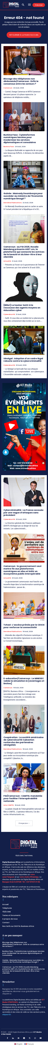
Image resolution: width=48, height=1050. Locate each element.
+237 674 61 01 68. (32, 882)
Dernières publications (12, 203)
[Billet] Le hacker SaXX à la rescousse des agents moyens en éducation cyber (21, 308)
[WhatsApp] (35, 1038)
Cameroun (7, 88)
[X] (29, 1038)
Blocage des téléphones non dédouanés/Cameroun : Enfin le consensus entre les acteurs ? (20, 81)
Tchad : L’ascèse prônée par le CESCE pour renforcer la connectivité (24, 626)
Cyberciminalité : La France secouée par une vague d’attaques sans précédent (23, 513)
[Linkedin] (13, 1038)
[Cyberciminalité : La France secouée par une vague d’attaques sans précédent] (24, 491)
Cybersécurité (9, 314)
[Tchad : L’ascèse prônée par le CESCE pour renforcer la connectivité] (24, 606)
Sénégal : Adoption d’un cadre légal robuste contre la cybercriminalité (23, 360)
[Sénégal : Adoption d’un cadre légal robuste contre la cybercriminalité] (24, 340)
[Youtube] (40, 1038)
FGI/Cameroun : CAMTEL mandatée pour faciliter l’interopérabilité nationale (22, 798)
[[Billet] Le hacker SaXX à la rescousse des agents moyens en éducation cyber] (24, 287)
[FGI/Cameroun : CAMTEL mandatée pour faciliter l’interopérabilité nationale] (24, 777)
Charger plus (23, 823)
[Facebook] (7, 1038)
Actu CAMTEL (8, 805)
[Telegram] (24, 1038)
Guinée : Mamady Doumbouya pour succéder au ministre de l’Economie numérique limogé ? (23, 196)
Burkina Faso (8, 147)
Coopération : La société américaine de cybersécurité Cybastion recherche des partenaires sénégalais (23, 741)
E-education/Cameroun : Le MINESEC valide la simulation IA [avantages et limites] (23, 681)
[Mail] (18, 1038)
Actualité (7, 261)
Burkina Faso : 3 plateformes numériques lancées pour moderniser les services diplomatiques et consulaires (19, 138)
